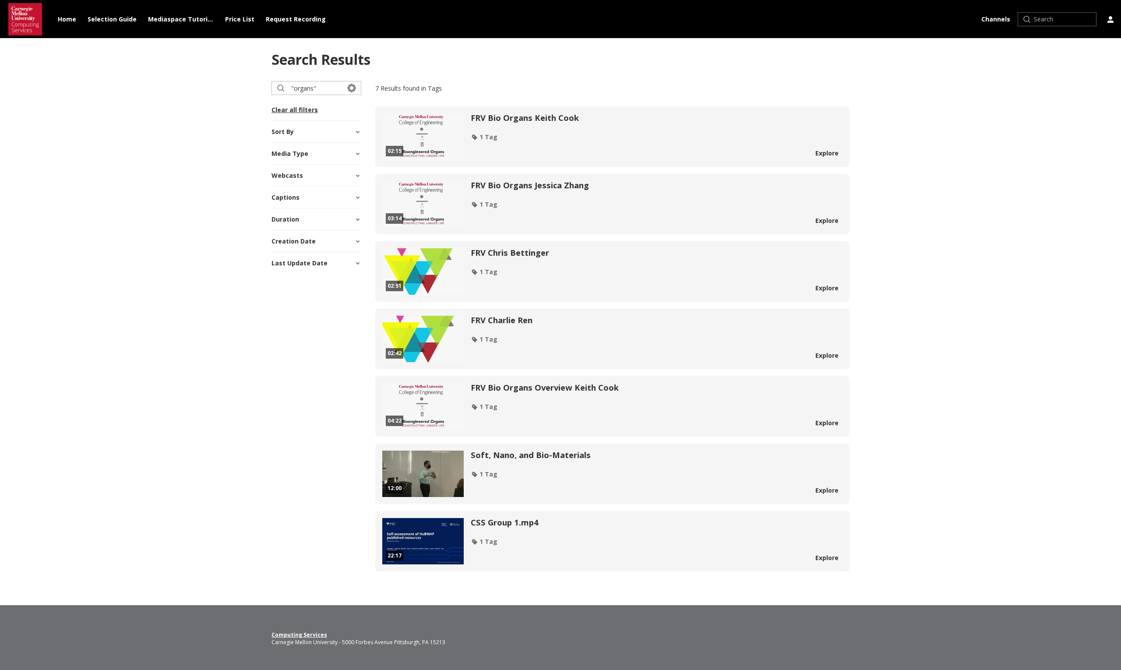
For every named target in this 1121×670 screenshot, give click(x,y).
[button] (484, 137)
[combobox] (315, 88)
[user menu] (1110, 19)
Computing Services (299, 634)
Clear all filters (294, 110)
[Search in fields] (351, 88)
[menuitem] (67, 19)
